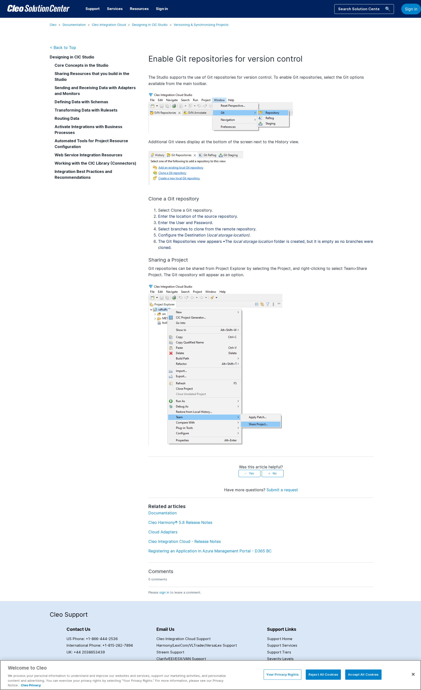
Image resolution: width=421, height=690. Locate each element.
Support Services (282, 645)
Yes (251, 473)
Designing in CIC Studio (150, 24)
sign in (164, 592)
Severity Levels (280, 658)
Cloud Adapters (162, 532)
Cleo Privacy (31, 685)
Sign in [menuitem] (162, 8)
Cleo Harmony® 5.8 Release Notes (180, 522)
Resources (139, 8)
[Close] (413, 674)
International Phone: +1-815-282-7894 (100, 645)
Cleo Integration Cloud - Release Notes (184, 541)
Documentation (74, 24)
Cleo (53, 24)
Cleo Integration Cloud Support (183, 638)
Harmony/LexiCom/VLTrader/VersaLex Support (196, 645)
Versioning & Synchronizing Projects (201, 24)
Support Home (279, 638)
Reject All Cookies (323, 674)
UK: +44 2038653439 (86, 652)
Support (93, 8)
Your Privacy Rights (282, 674)
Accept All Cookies (363, 674)
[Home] (38, 9)
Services (115, 8)
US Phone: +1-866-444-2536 (92, 638)
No (275, 473)
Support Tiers (279, 652)
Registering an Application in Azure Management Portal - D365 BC (210, 551)
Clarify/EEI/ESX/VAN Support (181, 658)
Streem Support (170, 652)
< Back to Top (63, 47)
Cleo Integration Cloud (109, 24)
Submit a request (282, 489)
